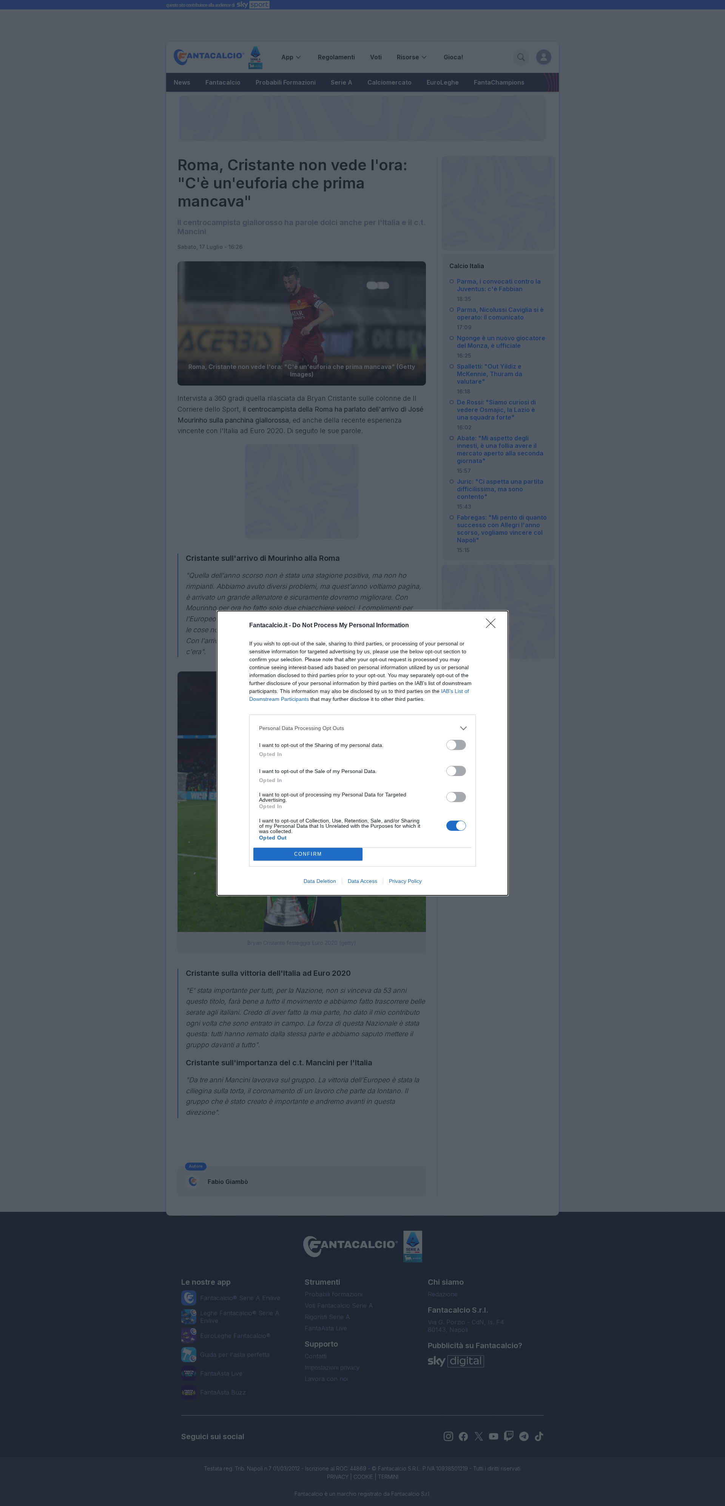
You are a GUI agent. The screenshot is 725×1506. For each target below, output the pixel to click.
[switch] (456, 745)
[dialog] (362, 753)
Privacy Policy (405, 881)
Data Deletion (320, 881)
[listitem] (362, 728)
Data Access (362, 881)
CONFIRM (308, 854)
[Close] (493, 626)
